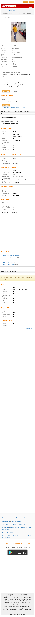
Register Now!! (6, 105)
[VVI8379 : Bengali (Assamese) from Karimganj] (17, 32)
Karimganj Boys (6, 521)
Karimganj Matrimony (16, 521)
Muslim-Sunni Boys (6, 535)
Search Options (11, 10)
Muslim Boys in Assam (8, 264)
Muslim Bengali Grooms (8, 518)
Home (4, 10)
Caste (2, 54)
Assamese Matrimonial (19, 524)
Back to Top (29, 268)
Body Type (4, 59)
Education (3, 63)
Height (3, 47)
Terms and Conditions (21, 613)
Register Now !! (6, 91)
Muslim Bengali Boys (7, 262)
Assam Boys (5, 532)
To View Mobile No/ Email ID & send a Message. (14, 107)
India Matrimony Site (7, 529)
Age (2, 45)
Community (4, 56)
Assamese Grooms (6, 524)
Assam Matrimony (14, 532)
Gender (4, 131)
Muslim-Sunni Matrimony (19, 535)
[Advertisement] (17, 232)
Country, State (5, 65)
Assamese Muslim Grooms (9, 257)
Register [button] (31, 2)
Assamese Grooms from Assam (10, 260)
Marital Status (4, 49)
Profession (4, 61)
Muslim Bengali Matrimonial (23, 518)
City (2, 66)
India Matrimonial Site (26, 527)
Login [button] (25, 2)
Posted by (3, 50)
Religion (3, 52)
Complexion (4, 57)
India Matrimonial (14, 527)
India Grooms (5, 527)
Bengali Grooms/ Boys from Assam (11, 255)
